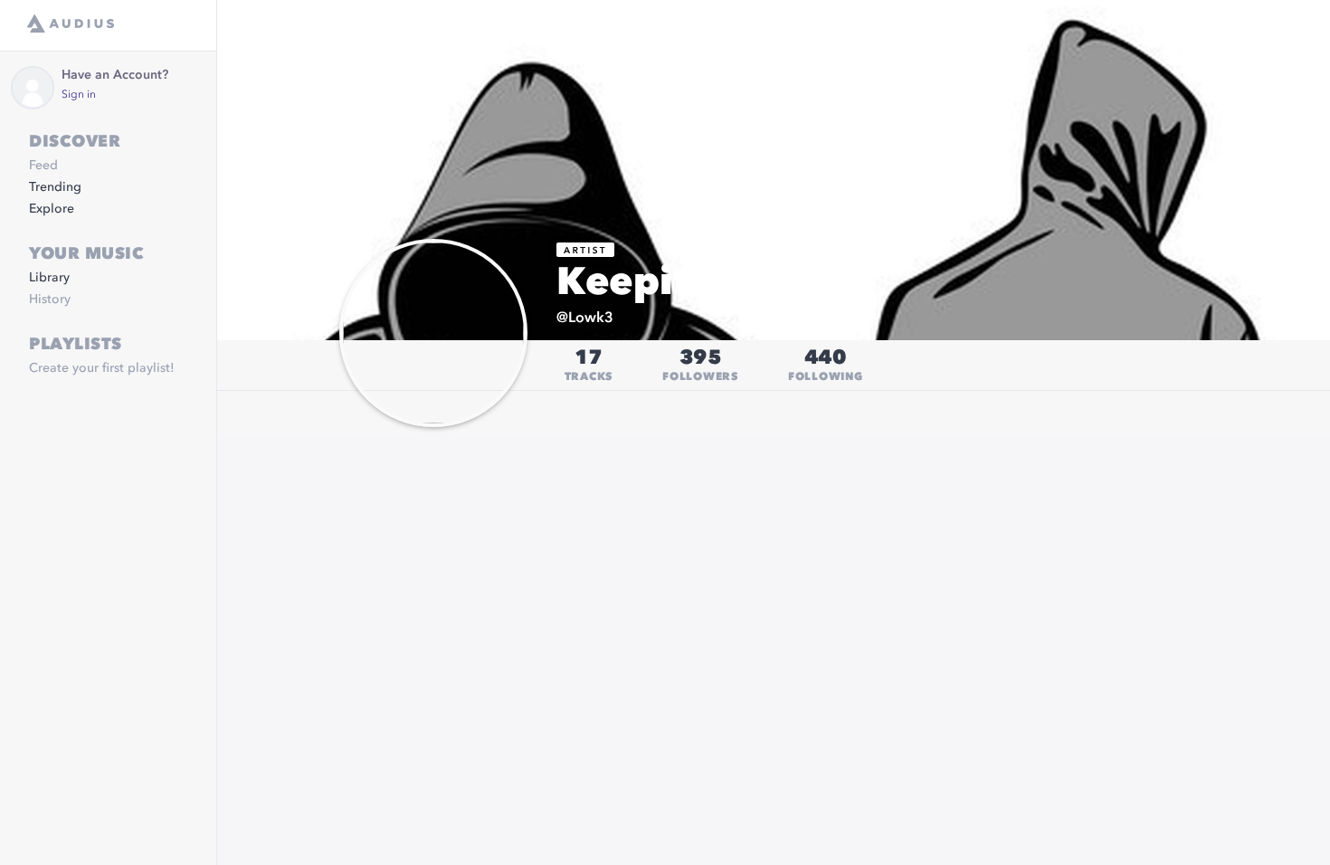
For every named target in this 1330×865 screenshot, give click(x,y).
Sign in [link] (79, 95)
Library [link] (49, 277)
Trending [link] (55, 187)
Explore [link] (51, 209)
